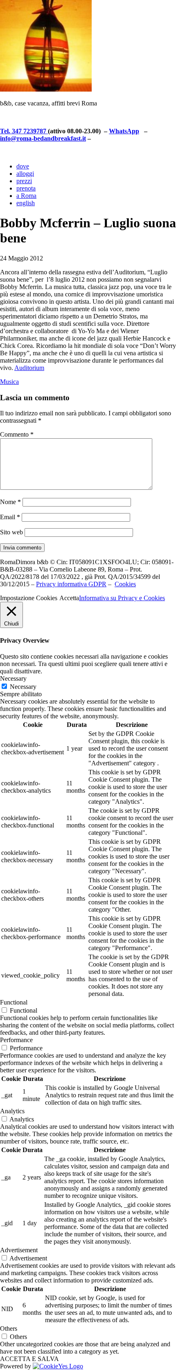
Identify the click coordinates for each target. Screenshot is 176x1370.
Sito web (11, 532)
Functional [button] (13, 1002)
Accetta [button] (69, 597)
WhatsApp (124, 131)
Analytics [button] (12, 1111)
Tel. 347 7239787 (24, 131)
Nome (10, 501)
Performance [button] (16, 1039)
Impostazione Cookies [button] (28, 597)
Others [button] (8, 1328)
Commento (17, 434)
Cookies (125, 584)
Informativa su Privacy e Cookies (122, 597)
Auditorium (29, 367)
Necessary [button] (13, 678)
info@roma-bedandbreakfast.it (43, 138)
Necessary (23, 686)
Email (10, 516)
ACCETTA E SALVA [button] (29, 1358)
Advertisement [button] (19, 1250)
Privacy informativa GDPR (71, 584)
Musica (9, 381)
